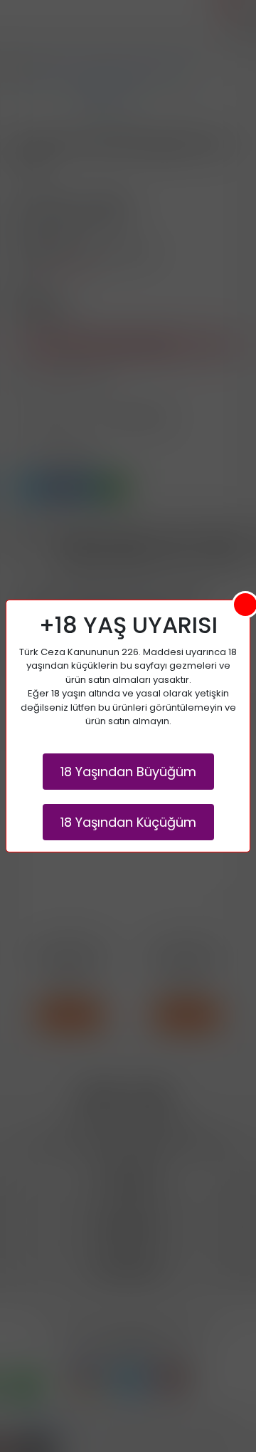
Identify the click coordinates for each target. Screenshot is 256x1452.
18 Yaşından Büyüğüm (128, 771)
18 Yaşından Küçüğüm (128, 822)
